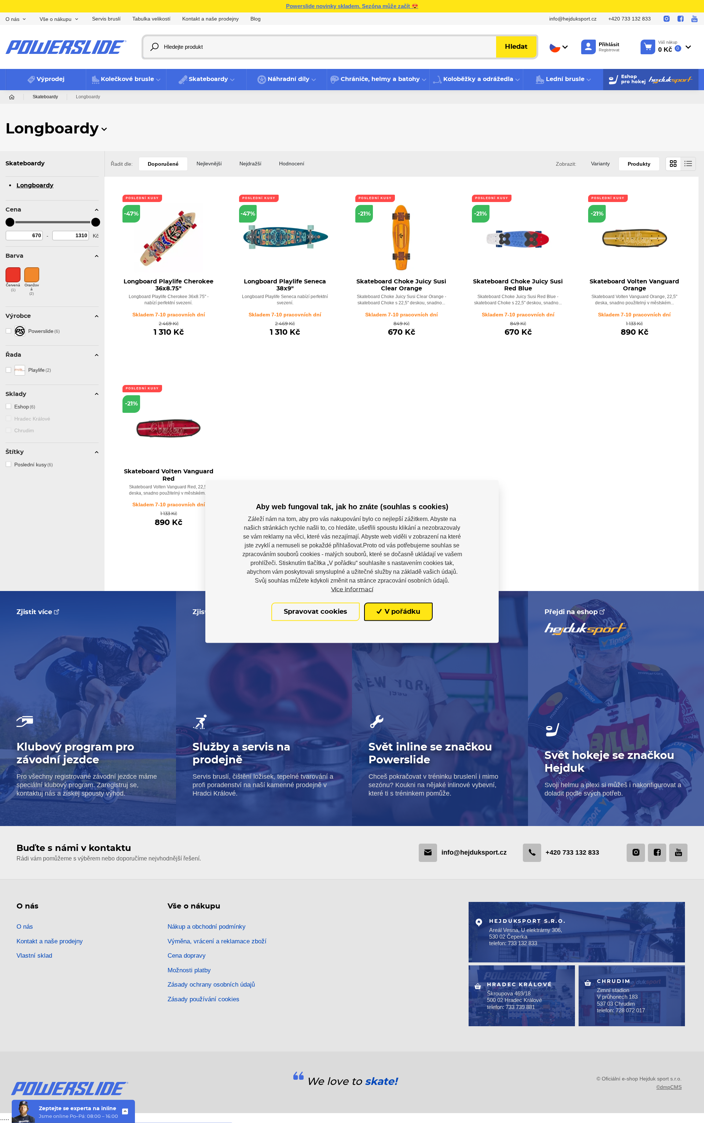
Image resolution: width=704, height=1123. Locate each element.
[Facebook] (680, 19)
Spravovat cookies (315, 611)
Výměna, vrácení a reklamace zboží (217, 941)
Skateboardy (45, 96)
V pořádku (401, 611)
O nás (24, 926)
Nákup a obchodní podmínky (207, 926)
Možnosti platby (189, 970)
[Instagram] (667, 19)
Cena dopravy (187, 955)
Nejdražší (250, 163)
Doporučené (163, 164)
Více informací (352, 589)
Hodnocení (291, 163)
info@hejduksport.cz (573, 19)
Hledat (516, 47)
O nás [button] (12, 19)
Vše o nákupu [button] (56, 19)
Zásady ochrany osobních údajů (211, 984)
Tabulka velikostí (151, 19)
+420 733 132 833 (629, 19)
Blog (255, 19)
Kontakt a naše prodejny (210, 19)
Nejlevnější (209, 163)
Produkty (639, 164)
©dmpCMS (669, 1087)
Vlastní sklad (34, 955)
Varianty (600, 163)
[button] (126, 79)
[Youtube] (694, 19)
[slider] (9, 222)
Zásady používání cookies (203, 999)
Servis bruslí (106, 19)
